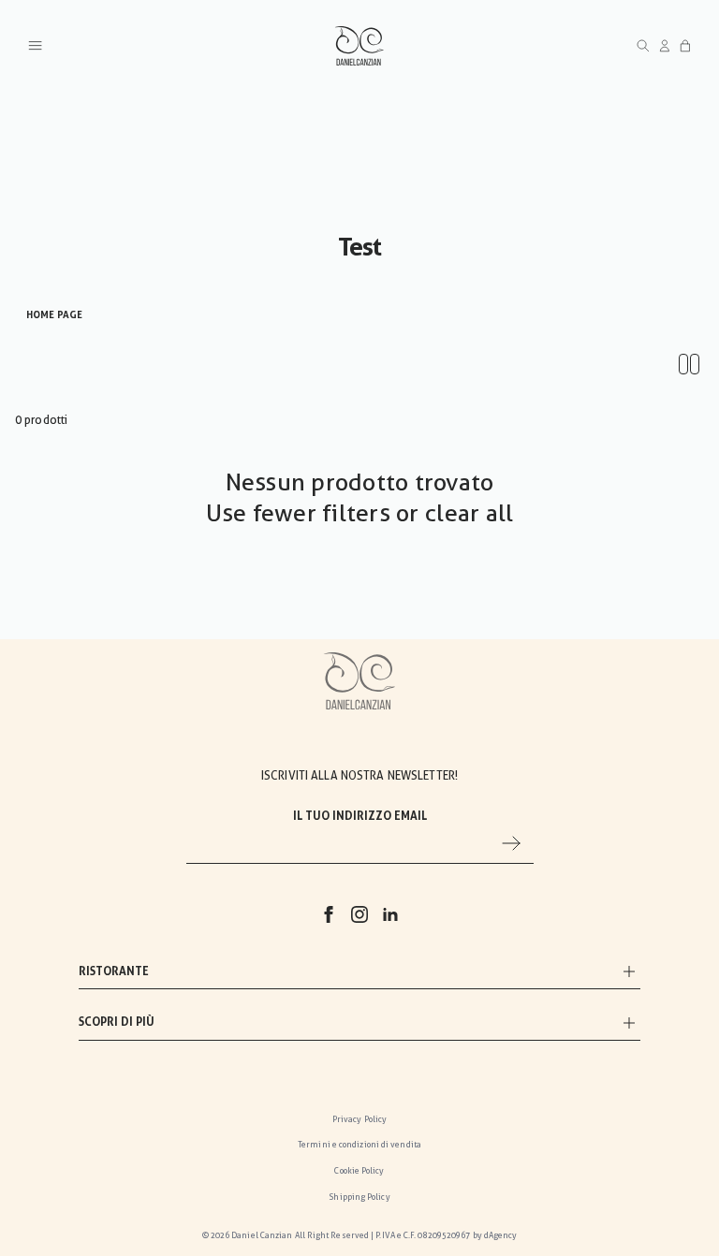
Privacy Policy (359, 1119)
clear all (469, 513)
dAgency (501, 1235)
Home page (54, 315)
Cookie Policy (359, 1171)
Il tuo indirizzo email (360, 816)
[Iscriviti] (511, 843)
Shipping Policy (359, 1197)
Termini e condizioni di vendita (359, 1144)
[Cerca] (643, 45)
